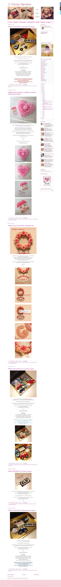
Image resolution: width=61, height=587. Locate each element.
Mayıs (43, 111)
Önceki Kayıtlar (36, 574)
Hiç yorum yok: (20, 84)
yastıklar (42, 76)
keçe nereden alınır (33, 362)
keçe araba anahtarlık (33, 464)
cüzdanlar (42, 77)
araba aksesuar (12, 464)
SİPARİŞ (37, 22)
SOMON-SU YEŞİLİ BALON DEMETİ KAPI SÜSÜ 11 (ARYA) (48, 163)
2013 (42, 118)
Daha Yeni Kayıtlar (10, 574)
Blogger (39, 585)
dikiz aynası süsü (20, 464)
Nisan (43, 112)
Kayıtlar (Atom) (11, 576)
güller (41, 74)
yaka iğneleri (42, 75)
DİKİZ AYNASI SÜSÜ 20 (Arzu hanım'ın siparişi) (21, 369)
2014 (42, 117)
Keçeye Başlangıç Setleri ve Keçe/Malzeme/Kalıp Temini (47, 123)
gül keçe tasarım (13, 362)
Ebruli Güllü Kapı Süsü (15, 255)
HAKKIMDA (43, 22)
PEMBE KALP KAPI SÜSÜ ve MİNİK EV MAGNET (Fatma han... (47, 103)
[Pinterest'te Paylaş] (26, 84)
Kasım (43, 94)
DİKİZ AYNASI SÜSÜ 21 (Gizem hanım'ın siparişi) (21, 26)
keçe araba (29, 464)
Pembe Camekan (48, 26)
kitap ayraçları (42, 70)
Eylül (43, 96)
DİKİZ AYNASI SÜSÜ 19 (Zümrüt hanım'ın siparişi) (21, 510)
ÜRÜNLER (15, 22)
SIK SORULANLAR (30, 22)
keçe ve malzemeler (43, 72)
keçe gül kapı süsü (22, 362)
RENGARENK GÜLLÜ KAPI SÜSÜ (48, 159)
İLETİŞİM (48, 22)
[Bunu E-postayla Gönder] (23, 84)
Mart (43, 113)
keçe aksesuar (25, 464)
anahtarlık (12, 503)
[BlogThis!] (24, 84)
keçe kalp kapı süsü (27, 362)
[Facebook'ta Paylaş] (25, 84)
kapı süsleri (16, 362)
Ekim (43, 95)
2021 (42, 85)
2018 (42, 88)
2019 (42, 87)
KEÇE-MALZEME (22, 22)
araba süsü (16, 464)
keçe (22, 464)
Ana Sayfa (10, 22)
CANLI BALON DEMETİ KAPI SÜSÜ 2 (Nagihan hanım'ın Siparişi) (48, 148)
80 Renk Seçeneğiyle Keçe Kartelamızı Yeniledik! (47, 144)
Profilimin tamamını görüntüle (48, 27)
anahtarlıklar (42, 73)
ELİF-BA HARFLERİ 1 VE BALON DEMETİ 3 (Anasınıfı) (48, 133)
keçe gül (19, 362)
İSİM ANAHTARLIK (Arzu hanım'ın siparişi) (20, 471)
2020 (42, 86)
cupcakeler (42, 71)
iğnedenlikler (42, 78)
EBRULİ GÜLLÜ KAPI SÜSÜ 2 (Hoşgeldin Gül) (20, 225)
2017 (42, 89)
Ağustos (43, 97)
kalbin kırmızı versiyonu (24, 127)
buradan (24, 256)
